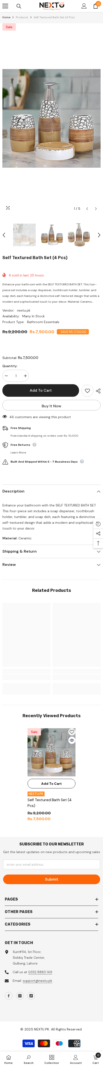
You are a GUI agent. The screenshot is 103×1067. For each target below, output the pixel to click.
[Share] (97, 391)
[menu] (5, 6)
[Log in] (84, 6)
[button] (87, 208)
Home (6, 17)
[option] (51, 118)
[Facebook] (8, 996)
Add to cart (41, 390)
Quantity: (9, 366)
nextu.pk (23, 310)
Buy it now (51, 406)
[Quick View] (71, 740)
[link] (26, 677)
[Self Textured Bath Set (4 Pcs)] (51, 752)
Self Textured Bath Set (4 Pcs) (50, 802)
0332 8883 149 (40, 972)
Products (22, 17)
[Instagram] (20, 996)
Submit (51, 879)
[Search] (19, 6)
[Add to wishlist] (87, 391)
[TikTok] (31, 996)
